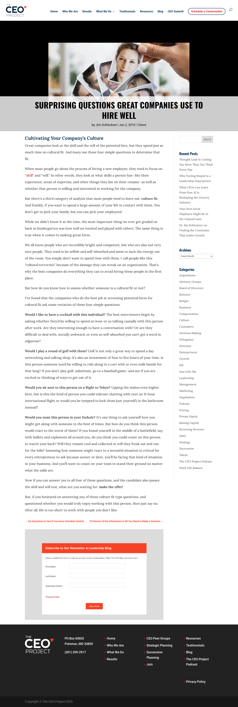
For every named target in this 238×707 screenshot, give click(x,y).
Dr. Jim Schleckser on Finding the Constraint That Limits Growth (194, 230)
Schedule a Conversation (206, 11)
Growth (184, 358)
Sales (182, 435)
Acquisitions (187, 275)
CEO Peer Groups (158, 638)
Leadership (186, 378)
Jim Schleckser (106, 125)
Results (87, 11)
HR (181, 365)
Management (187, 384)
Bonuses (184, 294)
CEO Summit (175, 11)
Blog (160, 11)
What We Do (103, 11)
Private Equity (188, 416)
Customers (186, 326)
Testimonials (127, 11)
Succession (186, 448)
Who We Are (70, 11)
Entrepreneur (188, 352)
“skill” (29, 175)
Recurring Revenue (191, 429)
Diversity (185, 346)
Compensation (188, 314)
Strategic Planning (159, 645)
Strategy (184, 442)
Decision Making (190, 333)
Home (54, 11)
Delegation (186, 339)
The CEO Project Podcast (195, 461)
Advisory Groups (190, 281)
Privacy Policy (196, 681)
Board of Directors (191, 288)
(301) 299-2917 (75, 652)
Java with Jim (187, 371)
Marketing (186, 390)
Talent (141, 125)
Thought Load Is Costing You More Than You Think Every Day (196, 164)
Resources (146, 11)
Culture (184, 320)
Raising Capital (189, 423)
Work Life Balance (191, 468)
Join (150, 664)
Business (185, 307)
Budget (184, 301)
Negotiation (187, 397)
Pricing (184, 410)
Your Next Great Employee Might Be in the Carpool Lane (193, 214)
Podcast (184, 403)
